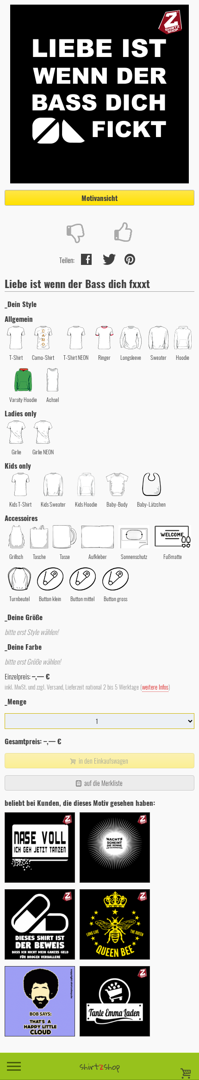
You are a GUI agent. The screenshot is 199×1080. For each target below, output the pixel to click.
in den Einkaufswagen (102, 761)
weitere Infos (155, 687)
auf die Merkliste (103, 783)
